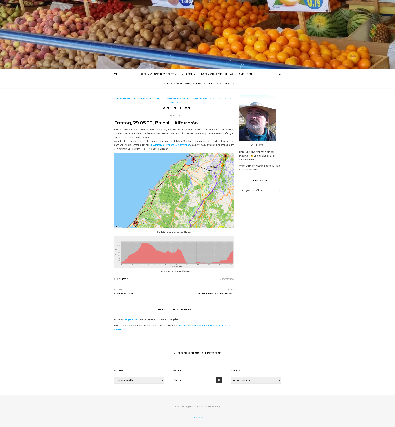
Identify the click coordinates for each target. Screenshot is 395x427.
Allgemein (188, 74)
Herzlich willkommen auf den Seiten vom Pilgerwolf (199, 83)
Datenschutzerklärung (217, 74)
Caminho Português (178, 98)
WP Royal (217, 406)
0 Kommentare (227, 278)
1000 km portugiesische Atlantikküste (140, 98)
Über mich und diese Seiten (158, 74)
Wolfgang (122, 278)
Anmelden (245, 74)
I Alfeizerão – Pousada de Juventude (171, 144)
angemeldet (131, 319)
